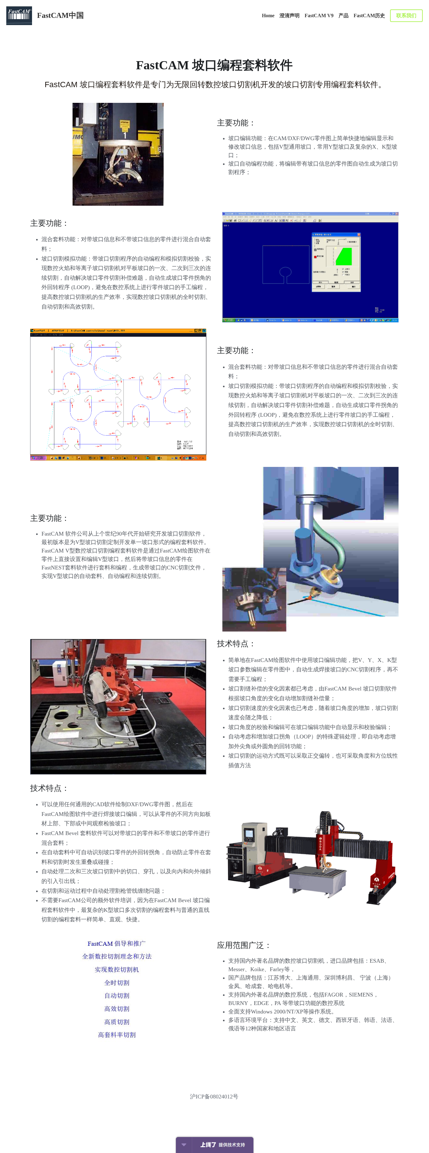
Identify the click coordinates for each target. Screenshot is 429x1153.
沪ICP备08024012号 (214, 1096)
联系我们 (406, 15)
